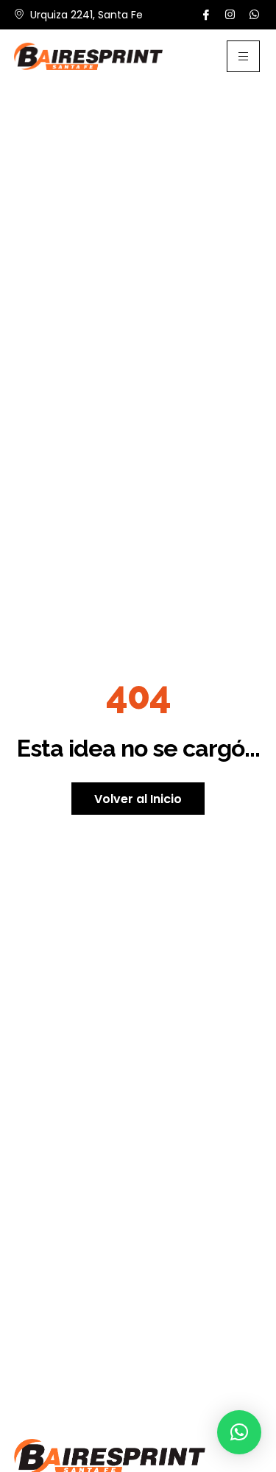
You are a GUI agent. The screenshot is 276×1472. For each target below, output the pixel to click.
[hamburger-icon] (243, 56)
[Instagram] (230, 14)
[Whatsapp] (254, 14)
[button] (239, 1432)
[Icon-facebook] (206, 15)
